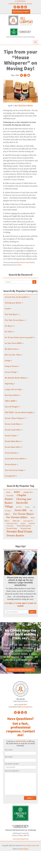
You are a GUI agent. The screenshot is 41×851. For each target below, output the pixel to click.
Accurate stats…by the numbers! (16, 297)
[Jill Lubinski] (20, 20)
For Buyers (9, 326)
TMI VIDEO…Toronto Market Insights (19, 412)
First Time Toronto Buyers (14, 320)
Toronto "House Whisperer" (15, 418)
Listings (7, 361)
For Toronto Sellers (16, 517)
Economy (27, 507)
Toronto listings (26, 528)
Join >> (32, 612)
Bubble (17, 492)
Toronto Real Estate (19, 531)
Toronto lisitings (11, 528)
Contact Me (35, 845)
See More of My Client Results (20, 670)
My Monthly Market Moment (16, 378)
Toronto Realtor (11, 464)
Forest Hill (20, 510)
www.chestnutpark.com (20, 839)
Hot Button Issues (11, 349)
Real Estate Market (26, 106)
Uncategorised (10, 476)
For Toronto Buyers (23, 514)
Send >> (30, 798)
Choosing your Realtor (13, 303)
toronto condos (9, 526)
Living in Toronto (11, 366)
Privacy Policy (25, 845)
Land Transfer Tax (28, 521)
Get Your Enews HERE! (13, 343)
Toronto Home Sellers (13, 447)
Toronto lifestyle (11, 453)
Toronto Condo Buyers (13, 424)
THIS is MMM (10, 401)
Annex (8, 492)
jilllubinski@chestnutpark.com (21, 4)
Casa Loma (9, 495)
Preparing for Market (11, 523)
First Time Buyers (11, 314)
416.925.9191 (21, 1)
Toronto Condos (10, 436)
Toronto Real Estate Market (15, 459)
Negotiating (9, 384)
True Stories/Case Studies (14, 470)
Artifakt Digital (23, 849)
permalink (17, 265)
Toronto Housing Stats (24, 526)
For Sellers (9, 332)
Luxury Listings (10, 372)
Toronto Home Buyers (13, 441)
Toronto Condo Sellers (13, 430)
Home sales (16, 521)
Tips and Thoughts (11, 407)
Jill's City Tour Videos (13, 355)
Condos (7, 309)
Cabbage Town (28, 492)
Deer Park (19, 507)
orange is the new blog (13, 389)
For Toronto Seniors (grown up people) (19, 337)
